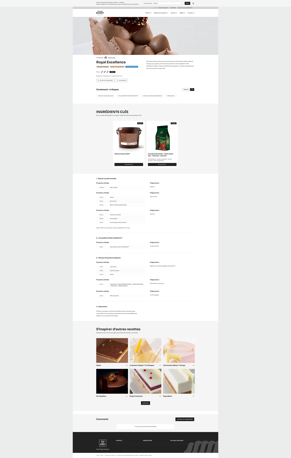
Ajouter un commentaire (185, 419)
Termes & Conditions (110, 455)
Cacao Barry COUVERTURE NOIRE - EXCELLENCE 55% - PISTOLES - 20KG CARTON (126, 285)
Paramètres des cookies (145, 455)
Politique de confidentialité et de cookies (127, 455)
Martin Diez (111, 57)
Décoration (171, 96)
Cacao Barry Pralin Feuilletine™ (119, 247)
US (192, 89)
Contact (119, 440)
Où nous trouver (176, 440)
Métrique (186, 89)
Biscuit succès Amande (106, 96)
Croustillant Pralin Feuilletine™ (128, 96)
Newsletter (147, 440)
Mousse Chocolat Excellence (153, 96)
